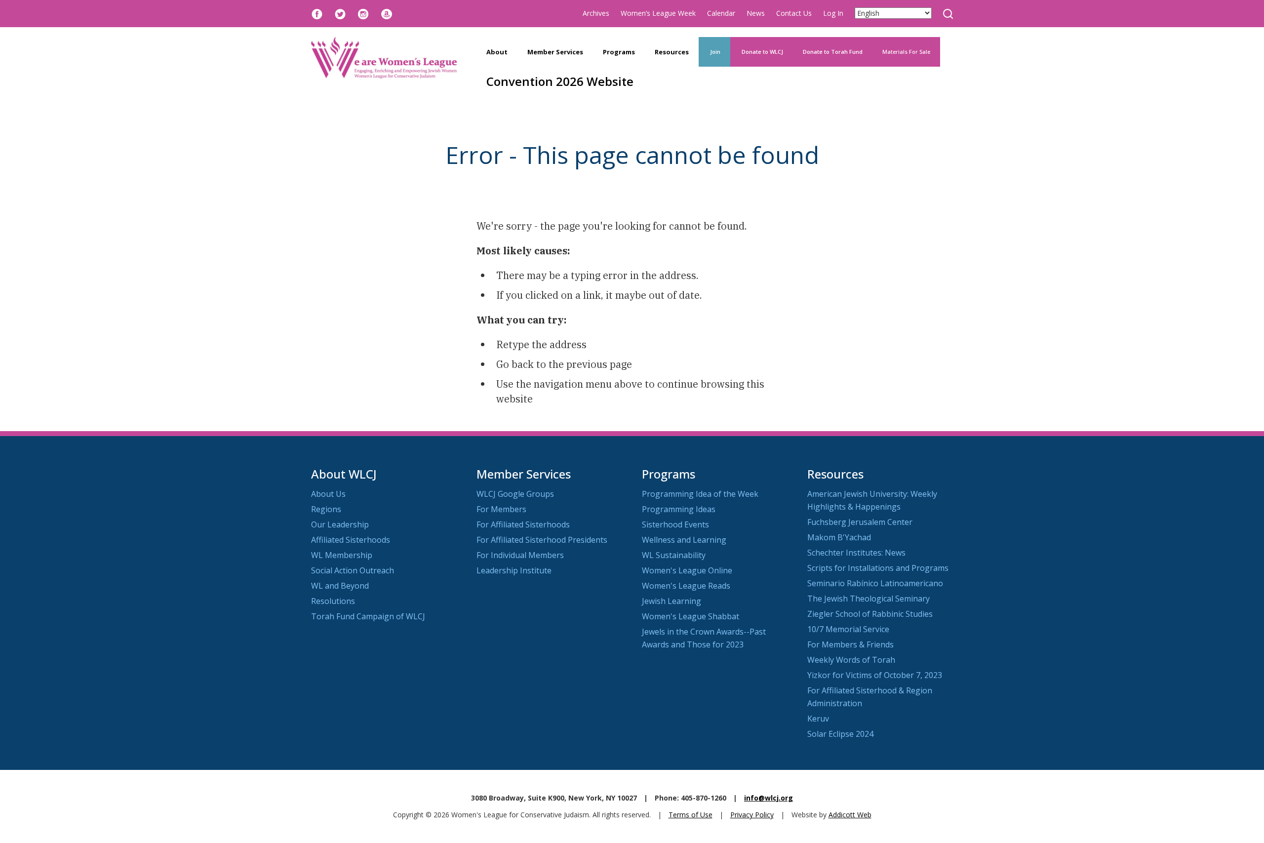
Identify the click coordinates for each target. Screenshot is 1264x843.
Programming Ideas (678, 509)
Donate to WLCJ (761, 51)
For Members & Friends (850, 644)
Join (714, 51)
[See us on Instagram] (363, 13)
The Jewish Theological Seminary (868, 598)
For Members (501, 509)
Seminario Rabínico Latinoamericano (875, 583)
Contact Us (794, 13)
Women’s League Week (658, 13)
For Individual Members (520, 555)
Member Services (555, 51)
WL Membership (341, 555)
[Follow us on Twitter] (340, 13)
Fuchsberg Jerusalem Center (859, 522)
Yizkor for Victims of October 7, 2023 (874, 675)
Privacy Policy (752, 814)
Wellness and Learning (684, 539)
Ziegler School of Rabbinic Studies (870, 613)
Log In (833, 13)
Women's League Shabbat (690, 616)
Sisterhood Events (675, 524)
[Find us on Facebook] (317, 13)
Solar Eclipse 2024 (840, 733)
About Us (328, 493)
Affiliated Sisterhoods (350, 539)
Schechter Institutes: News (856, 552)
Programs (619, 51)
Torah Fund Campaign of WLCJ (368, 616)
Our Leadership (340, 524)
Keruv (818, 718)
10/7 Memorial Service (848, 629)
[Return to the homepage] (384, 58)
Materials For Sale (906, 51)
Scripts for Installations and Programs (877, 567)
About (497, 51)
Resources (672, 51)
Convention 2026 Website (559, 81)
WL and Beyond (340, 585)
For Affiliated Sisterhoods (523, 524)
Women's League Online (687, 570)
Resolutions (333, 601)
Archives (596, 13)
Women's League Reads (686, 585)
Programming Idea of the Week (700, 493)
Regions (326, 509)
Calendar (721, 13)
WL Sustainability (674, 555)
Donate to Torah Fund (833, 51)
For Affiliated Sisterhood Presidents (541, 539)
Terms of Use (690, 814)
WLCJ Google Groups (515, 493)
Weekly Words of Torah (851, 659)
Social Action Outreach (352, 570)
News (756, 13)
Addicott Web (850, 814)
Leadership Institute (514, 570)
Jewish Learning (671, 601)
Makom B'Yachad (839, 537)
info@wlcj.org (768, 798)
